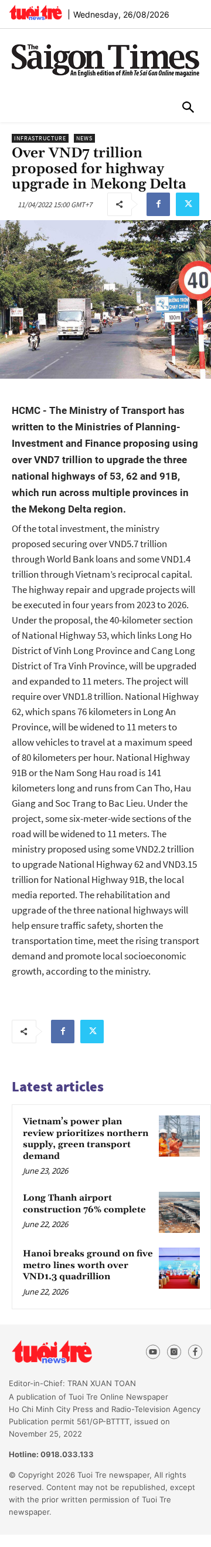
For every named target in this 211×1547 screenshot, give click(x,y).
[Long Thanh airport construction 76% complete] (179, 1212)
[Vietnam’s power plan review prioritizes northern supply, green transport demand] (179, 1136)
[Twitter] (187, 204)
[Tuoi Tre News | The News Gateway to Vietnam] (35, 12)
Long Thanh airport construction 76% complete (84, 1203)
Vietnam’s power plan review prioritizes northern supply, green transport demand (85, 1139)
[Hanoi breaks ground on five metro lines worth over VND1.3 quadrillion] (179, 1268)
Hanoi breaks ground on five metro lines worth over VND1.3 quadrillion (88, 1265)
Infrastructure (40, 138)
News (84, 138)
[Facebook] (158, 204)
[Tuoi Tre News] (71, 1352)
